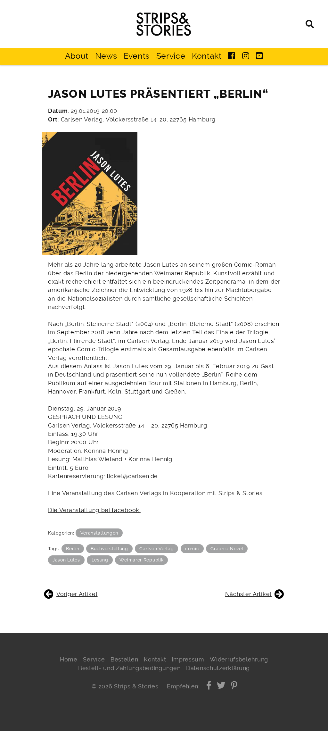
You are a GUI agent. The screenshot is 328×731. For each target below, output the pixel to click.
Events (137, 56)
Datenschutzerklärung (218, 668)
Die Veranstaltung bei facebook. (94, 510)
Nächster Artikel (248, 594)
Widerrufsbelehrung (239, 659)
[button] (209, 686)
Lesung (100, 559)
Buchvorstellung (109, 548)
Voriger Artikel (77, 594)
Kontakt (207, 56)
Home (69, 659)
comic (192, 548)
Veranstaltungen (99, 533)
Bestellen (124, 659)
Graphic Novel (226, 548)
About (77, 56)
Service (170, 56)
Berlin (72, 548)
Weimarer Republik (141, 559)
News (106, 56)
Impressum (188, 659)
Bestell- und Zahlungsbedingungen (129, 668)
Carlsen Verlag (156, 548)
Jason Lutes (66, 559)
